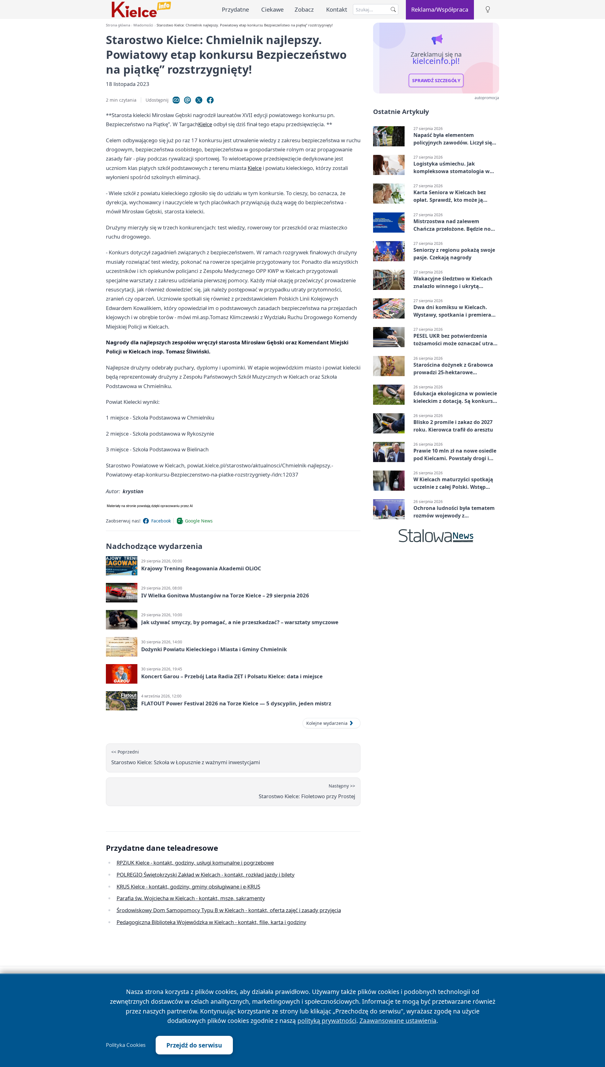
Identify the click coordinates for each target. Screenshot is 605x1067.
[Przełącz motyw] (487, 9)
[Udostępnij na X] (199, 100)
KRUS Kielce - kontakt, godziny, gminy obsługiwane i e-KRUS (188, 886)
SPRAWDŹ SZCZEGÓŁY (436, 80)
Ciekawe (272, 9)
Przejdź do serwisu (194, 1045)
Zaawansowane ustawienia (398, 1020)
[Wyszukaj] (393, 9)
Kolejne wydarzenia (327, 723)
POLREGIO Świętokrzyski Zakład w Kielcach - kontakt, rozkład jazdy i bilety (206, 874)
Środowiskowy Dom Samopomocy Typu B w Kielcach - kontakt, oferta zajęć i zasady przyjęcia (229, 910)
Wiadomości (143, 25)
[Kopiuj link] (176, 100)
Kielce (205, 124)
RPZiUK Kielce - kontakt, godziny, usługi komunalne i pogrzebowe (195, 862)
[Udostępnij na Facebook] (210, 100)
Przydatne (235, 9)
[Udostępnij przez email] (187, 100)
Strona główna (118, 25)
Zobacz (304, 9)
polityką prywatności (326, 1020)
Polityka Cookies (126, 1045)
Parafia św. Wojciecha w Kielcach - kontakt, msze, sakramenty (191, 898)
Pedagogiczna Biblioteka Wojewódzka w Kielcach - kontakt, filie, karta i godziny (211, 922)
